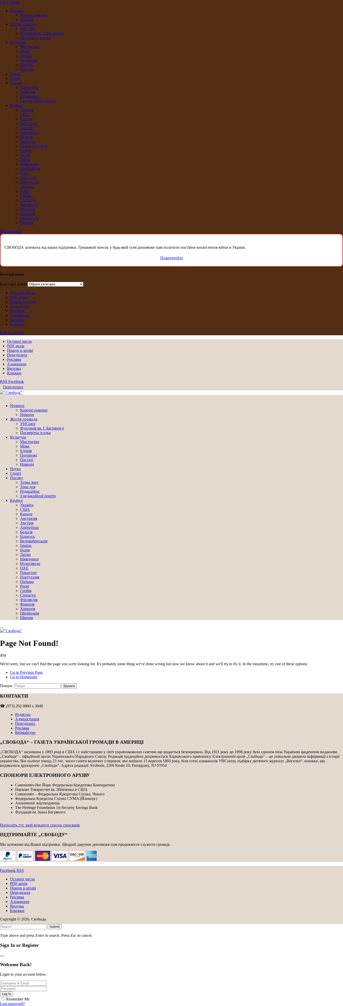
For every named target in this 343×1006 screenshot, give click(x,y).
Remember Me (18, 999)
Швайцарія (29, 218)
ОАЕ (24, 173)
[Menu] (2, 398)
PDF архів (18, 297)
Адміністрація (27, 719)
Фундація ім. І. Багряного (42, 33)
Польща (27, 187)
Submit (54, 927)
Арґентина (29, 132)
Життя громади (23, 24)
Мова (24, 51)
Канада (26, 119)
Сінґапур (28, 200)
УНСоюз (27, 29)
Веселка (17, 320)
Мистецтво (29, 47)
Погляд (16, 83)
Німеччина (29, 164)
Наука (15, 74)
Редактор (23, 714)
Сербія (25, 196)
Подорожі (28, 60)
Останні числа (22, 293)
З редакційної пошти (38, 101)
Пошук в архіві (23, 302)
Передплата (20, 306)
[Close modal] (2, 956)
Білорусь (27, 141)
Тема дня (27, 92)
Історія (26, 56)
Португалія (29, 182)
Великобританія (33, 146)
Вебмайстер (25, 732)
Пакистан (28, 178)
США (25, 114)
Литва (25, 159)
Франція (27, 209)
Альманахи (19, 315)
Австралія (28, 123)
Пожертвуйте (171, 258)
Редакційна (29, 96)
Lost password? (12, 1003)
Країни (16, 105)
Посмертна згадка (35, 38)
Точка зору (29, 87)
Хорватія (27, 214)
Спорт (15, 78)
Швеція (26, 223)
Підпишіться (11, 231)
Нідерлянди (30, 168)
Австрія (26, 128)
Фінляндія (28, 205)
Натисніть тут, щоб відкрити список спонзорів (40, 825)
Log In (6, 994)
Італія (25, 155)
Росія (24, 191)
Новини (17, 11)
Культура (17, 42)
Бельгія (26, 137)
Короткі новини (33, 15)
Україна (26, 110)
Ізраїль (25, 150)
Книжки (17, 324)
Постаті (26, 65)
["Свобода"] (11, 392)
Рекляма (17, 311)
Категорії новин (14, 284)
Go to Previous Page (26, 672)
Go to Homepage (23, 677)
